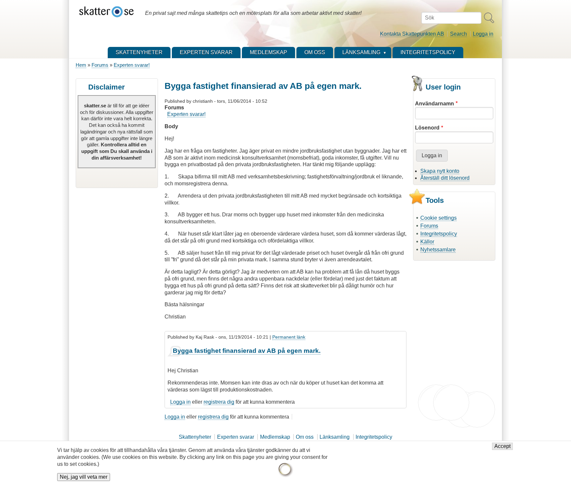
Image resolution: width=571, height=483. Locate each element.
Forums (100, 65)
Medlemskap (275, 437)
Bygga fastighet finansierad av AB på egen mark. (247, 350)
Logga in (483, 34)
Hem (81, 65)
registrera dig (219, 402)
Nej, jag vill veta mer (83, 477)
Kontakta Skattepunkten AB (412, 34)
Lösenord (427, 127)
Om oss (305, 437)
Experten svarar (235, 437)
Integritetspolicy (438, 234)
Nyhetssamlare (438, 249)
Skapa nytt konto (439, 171)
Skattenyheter (195, 437)
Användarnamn (434, 103)
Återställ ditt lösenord (445, 178)
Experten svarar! (132, 65)
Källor (427, 241)
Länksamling (335, 437)
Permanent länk (288, 337)
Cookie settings (438, 218)
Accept (502, 446)
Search (458, 34)
